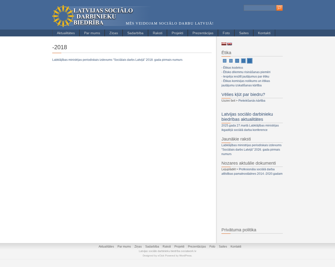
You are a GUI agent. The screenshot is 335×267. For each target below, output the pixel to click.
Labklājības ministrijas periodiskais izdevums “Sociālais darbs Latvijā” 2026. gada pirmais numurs (251, 149)
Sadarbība (135, 33)
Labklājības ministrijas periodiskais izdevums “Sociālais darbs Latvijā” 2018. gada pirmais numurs (117, 60)
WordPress (185, 255)
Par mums (92, 33)
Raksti (157, 33)
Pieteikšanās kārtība (251, 100)
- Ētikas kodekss (232, 67)
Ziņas (113, 33)
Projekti (177, 33)
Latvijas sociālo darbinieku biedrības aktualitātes (247, 117)
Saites (244, 33)
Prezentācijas (203, 33)
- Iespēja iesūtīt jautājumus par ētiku (245, 76)
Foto (226, 33)
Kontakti (264, 33)
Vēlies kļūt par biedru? (243, 94)
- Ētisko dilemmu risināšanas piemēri (246, 72)
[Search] (279, 8)
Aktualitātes (66, 33)
